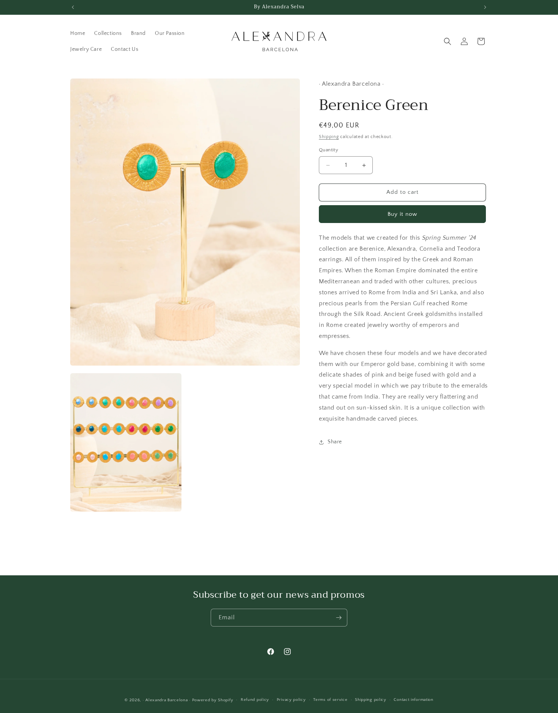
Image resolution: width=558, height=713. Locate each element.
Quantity (328, 150)
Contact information (413, 699)
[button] (447, 41)
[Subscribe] (338, 618)
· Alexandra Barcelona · (167, 700)
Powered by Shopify (212, 700)
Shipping (329, 136)
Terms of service (330, 699)
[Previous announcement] (73, 7)
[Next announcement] (485, 7)
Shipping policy (370, 699)
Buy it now (402, 214)
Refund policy (255, 699)
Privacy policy (291, 699)
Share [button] (335, 442)
